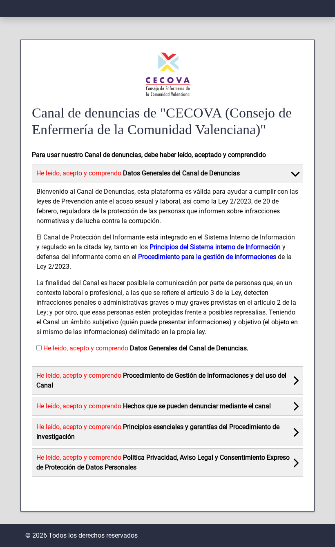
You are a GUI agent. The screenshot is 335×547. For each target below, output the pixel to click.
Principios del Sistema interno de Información (215, 247)
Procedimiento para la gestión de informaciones (207, 257)
